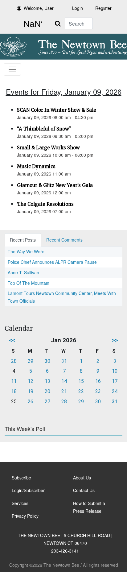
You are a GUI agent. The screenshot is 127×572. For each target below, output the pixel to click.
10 (114, 371)
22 (81, 391)
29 (30, 361)
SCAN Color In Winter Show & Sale (56, 110)
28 (14, 361)
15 (81, 381)
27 (47, 401)
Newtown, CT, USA (31, 24)
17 (114, 381)
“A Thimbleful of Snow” (44, 129)
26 (30, 401)
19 (30, 391)
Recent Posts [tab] (23, 240)
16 (98, 381)
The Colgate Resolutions (45, 204)
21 (64, 391)
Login (77, 8)
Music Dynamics (36, 166)
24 (114, 391)
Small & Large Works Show (48, 148)
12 (30, 381)
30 (47, 361)
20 (47, 391)
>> (115, 340)
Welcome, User (39, 8)
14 (64, 381)
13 (47, 381)
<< (12, 340)
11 (14, 381)
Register (103, 8)
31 (64, 361)
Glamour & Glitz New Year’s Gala (55, 185)
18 (14, 391)
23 (98, 391)
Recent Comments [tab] (64, 240)
